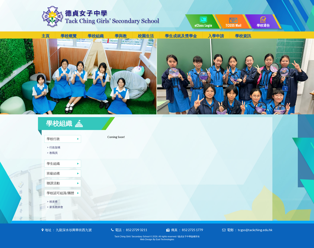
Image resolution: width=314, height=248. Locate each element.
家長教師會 (56, 207)
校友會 (53, 201)
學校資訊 (243, 35)
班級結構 (53, 173)
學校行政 (53, 139)
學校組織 (96, 35)
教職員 (53, 152)
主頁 (46, 35)
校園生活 (146, 35)
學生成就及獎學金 (181, 35)
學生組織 (53, 163)
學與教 (121, 35)
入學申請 (216, 35)
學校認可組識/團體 (60, 193)
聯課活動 (53, 183)
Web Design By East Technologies (157, 239)
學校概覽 (69, 35)
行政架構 (54, 147)
